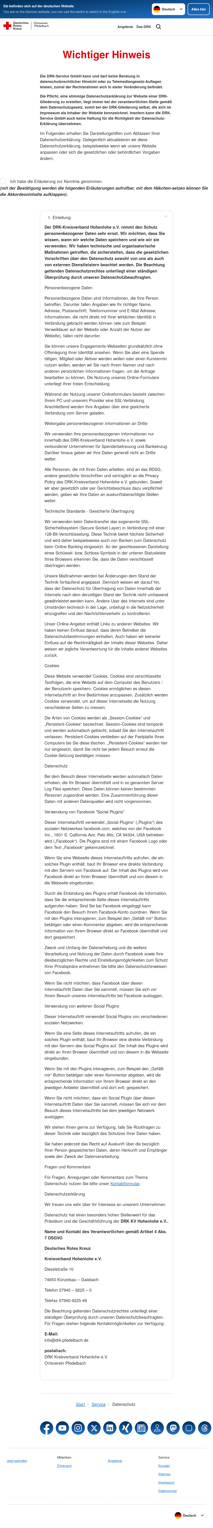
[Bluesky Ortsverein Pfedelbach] (189, 1428)
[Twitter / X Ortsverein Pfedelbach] (94, 1428)
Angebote (125, 26)
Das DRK (143, 26)
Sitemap (164, 1474)
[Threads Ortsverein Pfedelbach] (204, 1428)
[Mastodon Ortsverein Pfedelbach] (173, 1428)
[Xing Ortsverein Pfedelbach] (125, 1428)
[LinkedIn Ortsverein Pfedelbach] (109, 1428)
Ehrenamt (64, 1465)
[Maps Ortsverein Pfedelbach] (157, 1428)
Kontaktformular (125, 1183)
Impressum (166, 1482)
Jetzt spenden (17, 1460)
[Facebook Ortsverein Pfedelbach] (46, 1428)
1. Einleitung (59, 217)
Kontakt (164, 1465)
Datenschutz (167, 1490)
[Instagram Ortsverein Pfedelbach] (78, 1428)
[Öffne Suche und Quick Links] (158, 26)
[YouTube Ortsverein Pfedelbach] (62, 1428)
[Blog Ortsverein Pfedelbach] (141, 1428)
